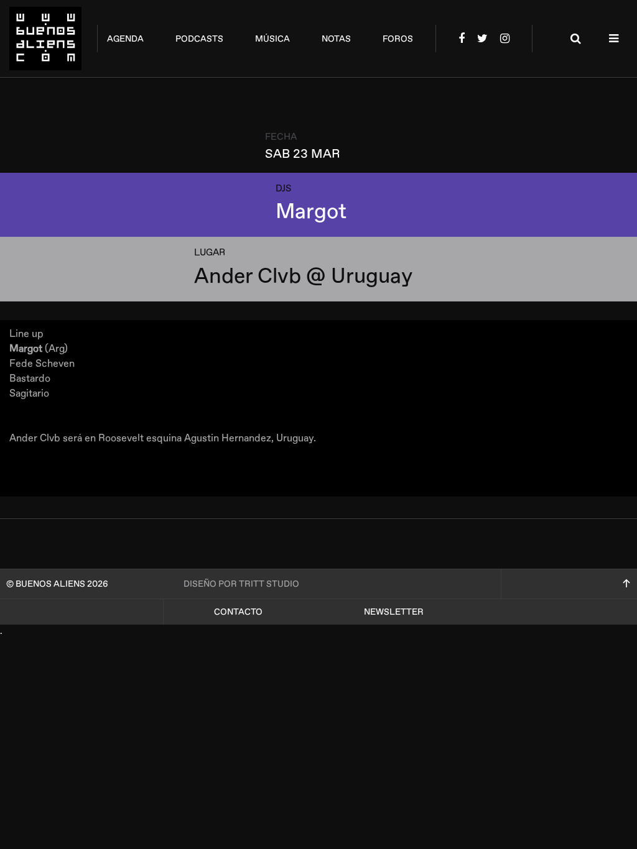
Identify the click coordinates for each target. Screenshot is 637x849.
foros (398, 39)
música (272, 39)
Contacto (238, 612)
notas (336, 39)
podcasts (199, 39)
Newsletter (394, 612)
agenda (125, 39)
